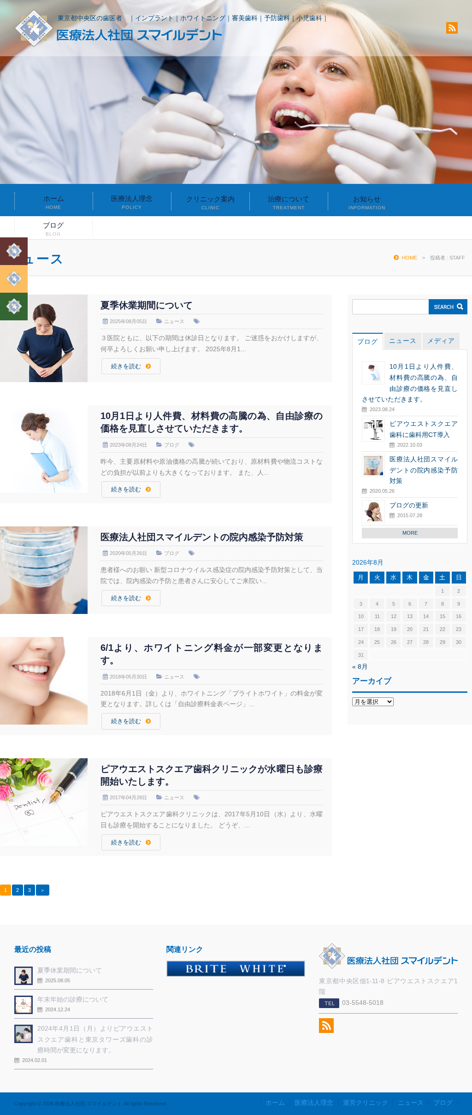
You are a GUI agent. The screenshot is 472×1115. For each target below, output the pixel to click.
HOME (409, 257)
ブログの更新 (408, 505)
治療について (288, 202)
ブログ (53, 228)
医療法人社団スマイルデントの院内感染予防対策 (201, 537)
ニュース (174, 321)
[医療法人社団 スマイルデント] (118, 44)
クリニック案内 (210, 202)
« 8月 (360, 666)
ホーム (53, 202)
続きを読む (126, 366)
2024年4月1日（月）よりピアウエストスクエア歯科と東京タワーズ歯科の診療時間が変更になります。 (95, 1039)
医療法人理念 (132, 202)
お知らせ (366, 202)
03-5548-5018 (363, 1002)
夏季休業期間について (146, 305)
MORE (410, 533)
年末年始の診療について (72, 999)
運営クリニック (365, 1102)
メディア (441, 340)
